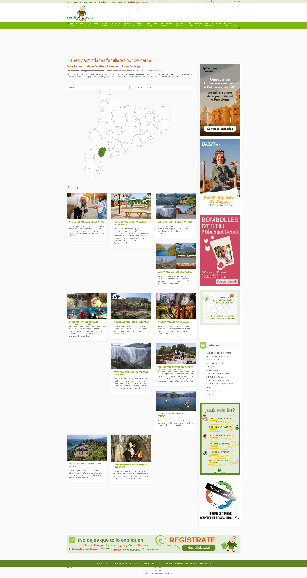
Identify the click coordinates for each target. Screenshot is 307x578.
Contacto (168, 563)
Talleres (210, 367)
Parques (105, 24)
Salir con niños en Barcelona (218, 380)
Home (99, 563)
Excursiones (94, 24)
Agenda (73, 24)
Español (237, 2)
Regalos (231, 24)
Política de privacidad (123, 563)
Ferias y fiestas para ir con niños (219, 384)
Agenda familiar (212, 370)
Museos (129, 24)
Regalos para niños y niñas (217, 356)
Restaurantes (196, 24)
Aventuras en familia (214, 377)
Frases (209, 394)
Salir (83, 24)
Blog (208, 387)
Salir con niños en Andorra (217, 373)
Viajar (219, 24)
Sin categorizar (212, 360)
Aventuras (116, 24)
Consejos (209, 24)
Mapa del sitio (157, 563)
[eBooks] (216, 1)
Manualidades (167, 24)
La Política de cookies (141, 563)
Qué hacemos (152, 24)
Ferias (141, 24)
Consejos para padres (215, 391)
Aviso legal (108, 563)
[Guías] (212, 1)
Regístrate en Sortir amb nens (186, 563)
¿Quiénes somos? (205, 563)
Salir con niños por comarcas (218, 353)
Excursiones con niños (215, 363)
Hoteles (181, 24)
